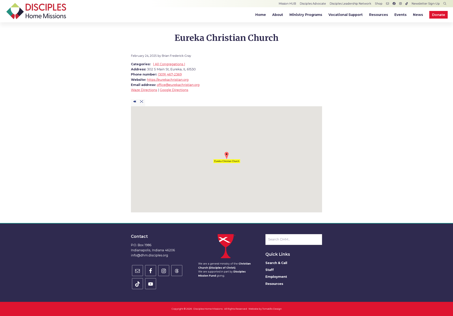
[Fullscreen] (141, 102)
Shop (378, 3)
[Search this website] (444, 3)
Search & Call (276, 263)
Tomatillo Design (272, 308)
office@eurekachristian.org (178, 85)
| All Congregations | (169, 64)
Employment (276, 277)
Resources (274, 284)
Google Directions (174, 90)
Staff (269, 270)
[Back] (134, 102)
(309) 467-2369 (170, 74)
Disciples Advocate (313, 3)
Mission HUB (287, 3)
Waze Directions (144, 90)
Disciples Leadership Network (350, 3)
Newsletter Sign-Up (426, 3)
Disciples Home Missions (208, 308)
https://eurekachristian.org (168, 80)
